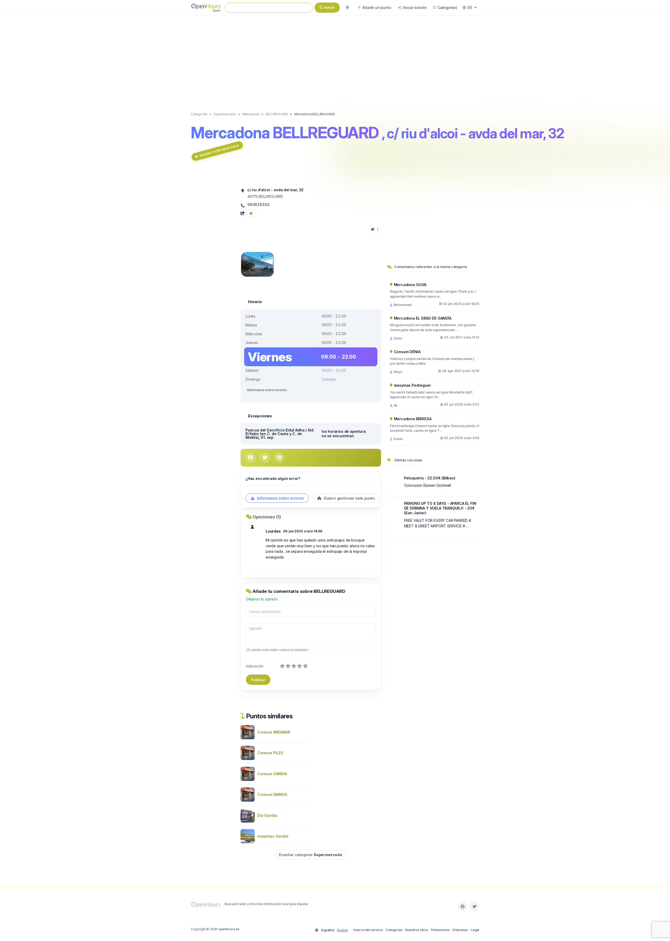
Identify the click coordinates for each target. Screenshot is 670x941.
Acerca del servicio (368, 930)
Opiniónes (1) (267, 516)
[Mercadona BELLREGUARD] (257, 264)
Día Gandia (267, 815)
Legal (475, 930)
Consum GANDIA (272, 774)
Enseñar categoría (310, 854)
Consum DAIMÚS (272, 794)
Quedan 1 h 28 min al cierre (219, 150)
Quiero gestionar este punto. (349, 498)
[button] (469, 8)
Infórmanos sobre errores (267, 390)
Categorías (394, 930)
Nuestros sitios (416, 930)
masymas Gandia (272, 836)
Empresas (460, 930)
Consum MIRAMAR (273, 732)
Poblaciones (440, 930)
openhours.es (228, 929)
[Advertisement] (335, 58)
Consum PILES (270, 753)
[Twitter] (474, 906)
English (342, 930)
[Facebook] (462, 906)
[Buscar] (347, 8)
